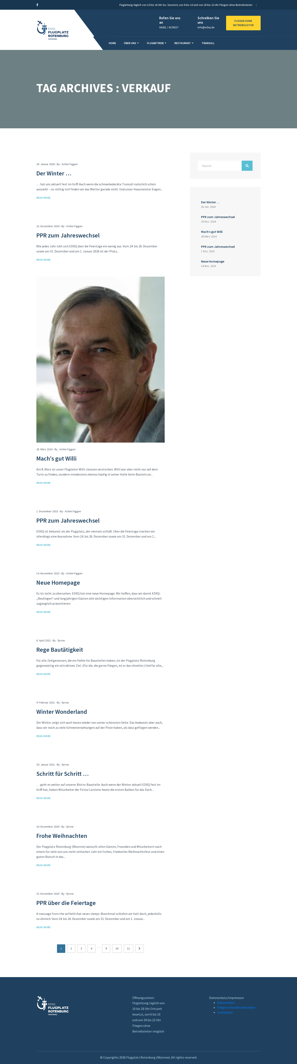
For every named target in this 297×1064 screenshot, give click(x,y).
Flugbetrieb (155, 43)
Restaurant (182, 43)
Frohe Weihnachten (61, 835)
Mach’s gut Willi (56, 458)
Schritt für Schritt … (62, 773)
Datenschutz (226, 1003)
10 (117, 948)
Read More (43, 197)
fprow (61, 640)
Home (112, 43)
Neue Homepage (58, 582)
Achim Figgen (70, 164)
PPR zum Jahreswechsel (68, 235)
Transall (208, 43)
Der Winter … (53, 173)
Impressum (225, 1012)
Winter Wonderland (61, 711)
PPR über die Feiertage (66, 903)
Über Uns (130, 43)
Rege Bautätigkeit (59, 649)
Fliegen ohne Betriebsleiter (236, 1007)
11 (128, 948)
